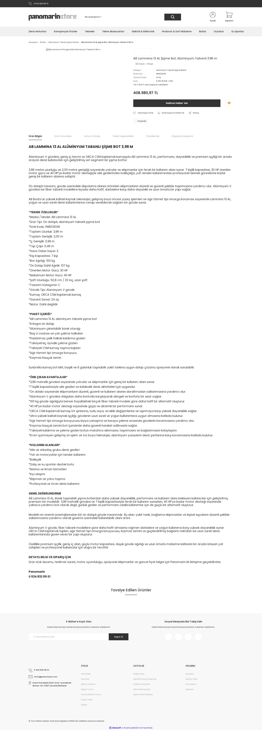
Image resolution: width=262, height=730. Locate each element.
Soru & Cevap (92, 136)
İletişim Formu (87, 689)
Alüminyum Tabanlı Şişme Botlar (171, 70)
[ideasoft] (115, 727)
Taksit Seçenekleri (123, 136)
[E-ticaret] (130, 727)
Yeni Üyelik (85, 674)
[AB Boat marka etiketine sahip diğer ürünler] (142, 52)
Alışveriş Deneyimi (182, 136)
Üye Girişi (85, 679)
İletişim (84, 704)
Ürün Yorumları (63, 136)
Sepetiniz (190, 689)
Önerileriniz (152, 136)
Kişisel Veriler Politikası (143, 694)
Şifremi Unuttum (88, 684)
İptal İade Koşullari (141, 689)
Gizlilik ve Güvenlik (141, 684)
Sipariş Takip (191, 679)
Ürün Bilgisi (35, 136)
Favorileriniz (191, 684)
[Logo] (52, 17)
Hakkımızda (138, 674)
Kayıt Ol (118, 636)
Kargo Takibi (86, 699)
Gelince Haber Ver (177, 103)
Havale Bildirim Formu (91, 694)
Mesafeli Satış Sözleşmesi (145, 679)
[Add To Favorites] (229, 103)
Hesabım (190, 674)
